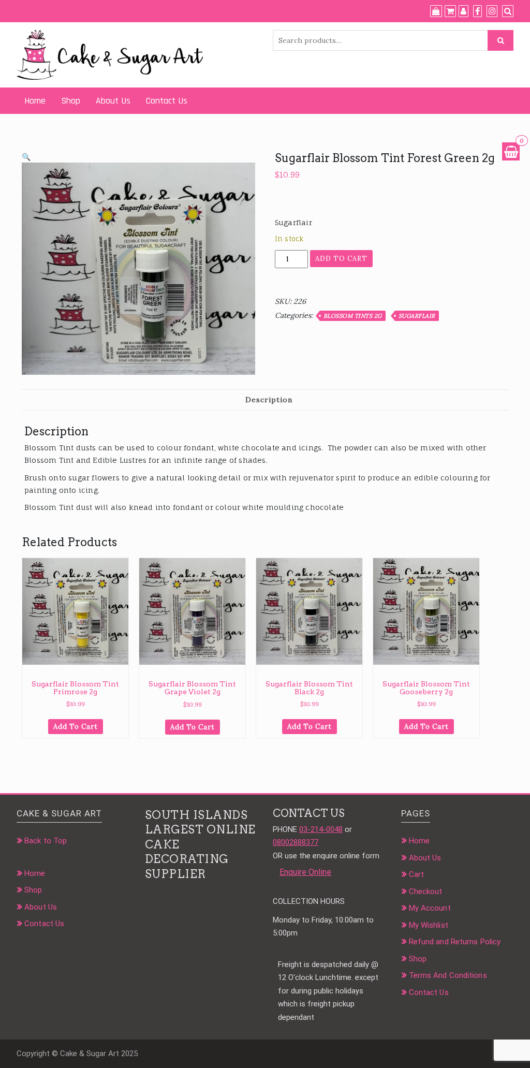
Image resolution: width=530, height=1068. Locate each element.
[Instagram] (492, 11)
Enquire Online (305, 872)
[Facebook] (477, 11)
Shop (70, 101)
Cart (416, 874)
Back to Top (45, 840)
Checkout (426, 891)
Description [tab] (268, 399)
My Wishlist (428, 925)
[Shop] (436, 11)
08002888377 (295, 842)
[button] (26, 157)
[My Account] (463, 11)
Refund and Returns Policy (455, 941)
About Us (113, 101)
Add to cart (341, 258)
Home (35, 101)
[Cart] (450, 11)
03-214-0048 (321, 829)
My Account (430, 908)
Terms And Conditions (448, 975)
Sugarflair (417, 315)
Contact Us (166, 101)
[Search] (507, 11)
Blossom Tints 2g (352, 315)
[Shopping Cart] (511, 151)
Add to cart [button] (75, 726)
